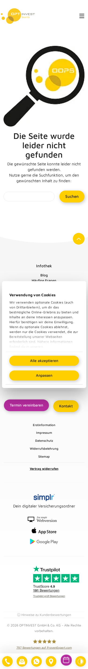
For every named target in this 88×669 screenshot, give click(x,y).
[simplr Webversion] (44, 519)
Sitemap (44, 456)
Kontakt (66, 406)
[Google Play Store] (44, 541)
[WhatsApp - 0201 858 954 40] (36, 661)
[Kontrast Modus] (80, 661)
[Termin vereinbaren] (66, 660)
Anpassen (44, 375)
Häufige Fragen (44, 280)
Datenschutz (44, 440)
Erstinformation (44, 425)
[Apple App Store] (44, 531)
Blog (44, 275)
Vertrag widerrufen (44, 468)
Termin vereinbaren (26, 405)
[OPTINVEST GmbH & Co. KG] (18, 15)
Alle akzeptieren (44, 360)
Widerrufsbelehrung (44, 448)
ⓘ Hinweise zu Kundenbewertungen (44, 615)
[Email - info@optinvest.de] (22, 661)
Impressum (44, 432)
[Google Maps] (51, 661)
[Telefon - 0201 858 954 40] (7, 661)
